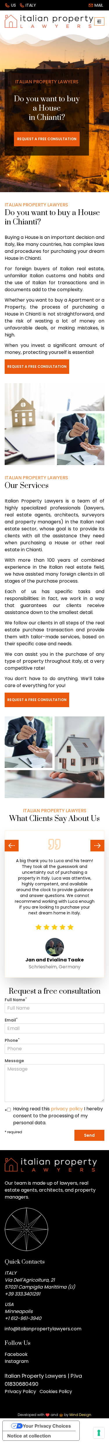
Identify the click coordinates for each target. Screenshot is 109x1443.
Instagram (16, 1361)
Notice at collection (29, 1436)
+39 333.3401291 (22, 1294)
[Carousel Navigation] (54, 845)
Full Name (16, 1000)
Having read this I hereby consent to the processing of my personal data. (58, 1115)
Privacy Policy (20, 1391)
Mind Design (80, 1414)
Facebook (16, 1354)
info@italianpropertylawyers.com (43, 1328)
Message (14, 1061)
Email (11, 1020)
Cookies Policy (56, 1391)
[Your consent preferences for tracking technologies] (98, 1432)
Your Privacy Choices (47, 1426)
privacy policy (67, 1108)
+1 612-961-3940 (23, 1318)
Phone (12, 1040)
